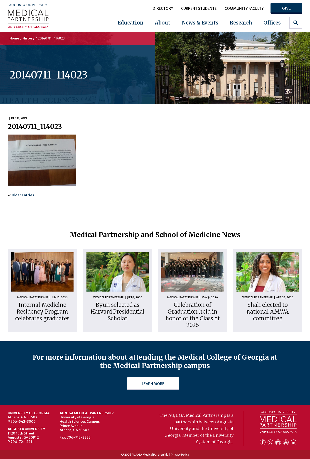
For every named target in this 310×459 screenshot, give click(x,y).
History (28, 38)
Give (286, 8)
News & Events (200, 23)
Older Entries (23, 195)
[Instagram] (279, 443)
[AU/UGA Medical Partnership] (34, 16)
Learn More (153, 383)
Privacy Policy (180, 454)
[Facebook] (263, 443)
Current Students (199, 8)
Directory (163, 8)
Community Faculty (244, 8)
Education (130, 23)
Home (14, 38)
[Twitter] (271, 443)
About (162, 23)
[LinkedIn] (293, 443)
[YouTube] (286, 443)
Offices (272, 23)
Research (241, 23)
